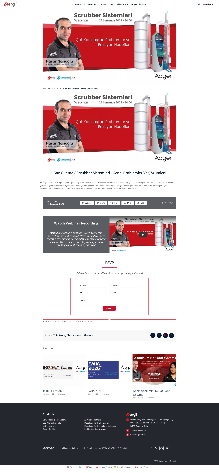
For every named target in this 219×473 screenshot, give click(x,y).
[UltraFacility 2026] (154, 355)
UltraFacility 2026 (143, 391)
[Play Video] (143, 234)
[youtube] (167, 448)
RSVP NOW (167, 203)
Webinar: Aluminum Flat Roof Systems (106, 392)
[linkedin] (172, 448)
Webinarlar (79, 321)
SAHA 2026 (50, 391)
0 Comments (89, 321)
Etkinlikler (72, 321)
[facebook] (151, 448)
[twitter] (156, 448)
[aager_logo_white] (48, 447)
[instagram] (161, 448)
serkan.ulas (48, 321)
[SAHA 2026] (64, 355)
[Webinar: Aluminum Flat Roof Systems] (109, 355)
